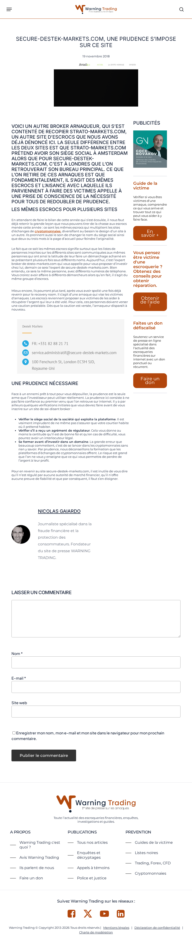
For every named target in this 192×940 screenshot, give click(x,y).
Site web (19, 702)
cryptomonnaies (48, 231)
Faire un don (150, 380)
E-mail (18, 678)
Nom (17, 653)
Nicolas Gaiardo (59, 511)
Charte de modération (96, 932)
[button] (9, 9)
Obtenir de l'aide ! (150, 301)
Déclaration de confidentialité (157, 927)
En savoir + (150, 233)
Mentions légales (116, 927)
